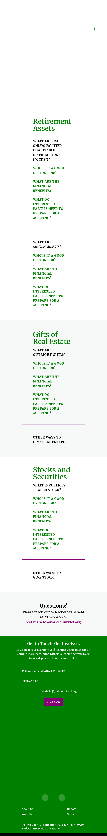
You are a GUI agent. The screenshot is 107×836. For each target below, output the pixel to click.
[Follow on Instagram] (62, 797)
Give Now (53, 701)
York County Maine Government (42, 828)
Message (23, 745)
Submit (53, 775)
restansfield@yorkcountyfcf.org (53, 622)
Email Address (26, 734)
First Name (24, 722)
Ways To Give (30, 814)
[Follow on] (53, 797)
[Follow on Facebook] (45, 797)
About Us (27, 809)
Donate (71, 809)
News (70, 814)
